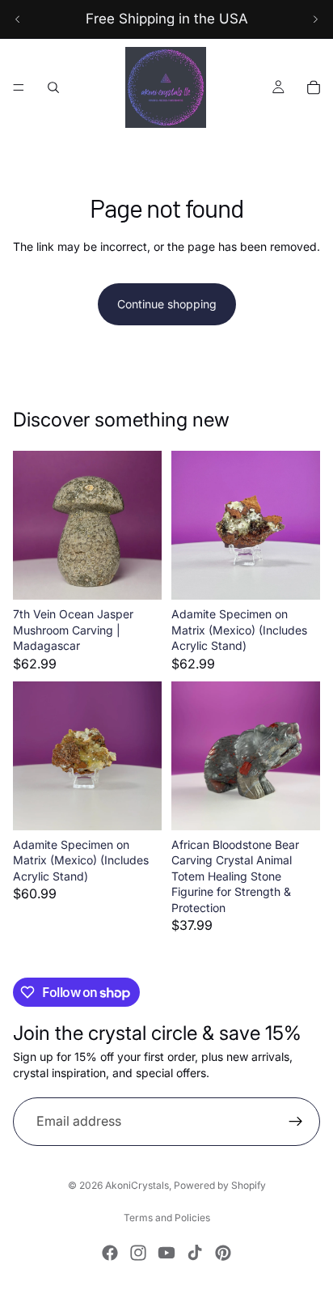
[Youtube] (166, 1252)
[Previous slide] (18, 19)
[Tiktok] (194, 1252)
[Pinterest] (223, 1252)
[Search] (53, 87)
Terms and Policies (167, 1217)
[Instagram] (138, 1252)
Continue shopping (167, 304)
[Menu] (18, 87)
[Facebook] (110, 1252)
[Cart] (313, 87)
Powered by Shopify (220, 1185)
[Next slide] (315, 19)
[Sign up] (296, 1122)
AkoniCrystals (137, 1185)
